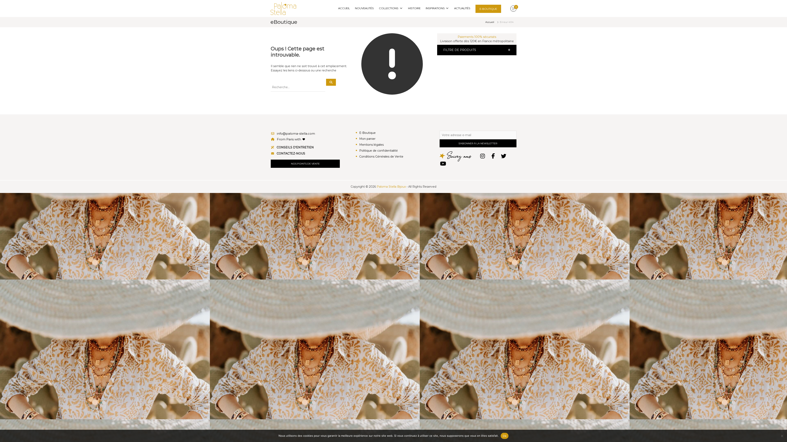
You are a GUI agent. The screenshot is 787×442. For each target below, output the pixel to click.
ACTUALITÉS (462, 8)
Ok (504, 435)
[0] (513, 9)
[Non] (782, 436)
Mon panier (367, 139)
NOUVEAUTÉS (364, 8)
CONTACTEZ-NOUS (291, 153)
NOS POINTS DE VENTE (305, 163)
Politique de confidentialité (378, 150)
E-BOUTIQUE (488, 8)
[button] (476, 50)
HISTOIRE (414, 8)
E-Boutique (367, 133)
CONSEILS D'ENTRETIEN (295, 147)
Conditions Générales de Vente (381, 156)
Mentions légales (371, 145)
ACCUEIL (344, 8)
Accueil (489, 22)
